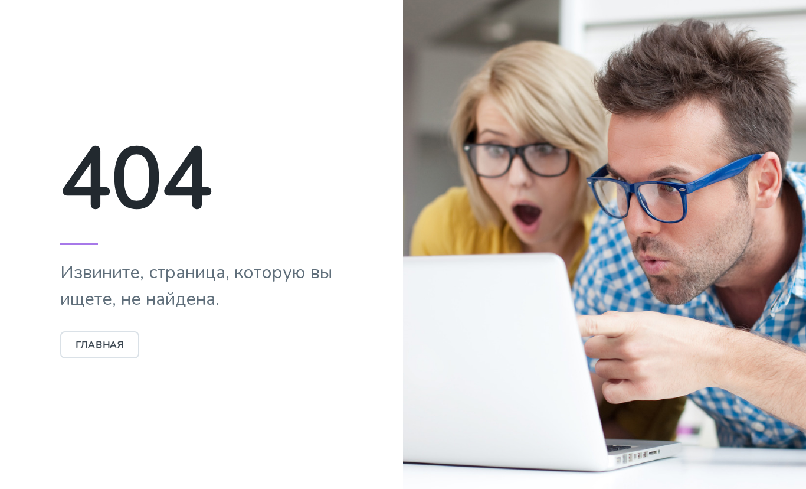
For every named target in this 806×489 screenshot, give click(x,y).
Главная (100, 344)
